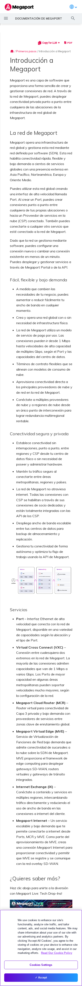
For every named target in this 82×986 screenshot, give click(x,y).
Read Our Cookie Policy (56, 953)
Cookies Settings (41, 964)
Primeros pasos (26, 51)
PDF (69, 42)
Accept (42, 977)
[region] (41, 948)
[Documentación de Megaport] (19, 7)
